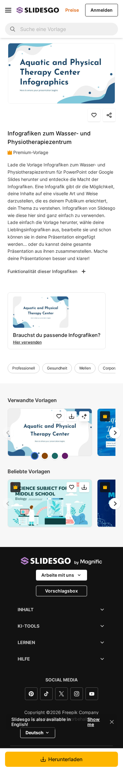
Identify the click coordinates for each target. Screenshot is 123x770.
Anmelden (102, 10)
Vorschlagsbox (61, 590)
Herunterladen (65, 759)
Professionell (23, 368)
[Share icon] (109, 115)
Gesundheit (57, 368)
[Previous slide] (8, 432)
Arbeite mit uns (57, 575)
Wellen (85, 368)
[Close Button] (112, 722)
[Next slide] (114, 432)
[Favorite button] (94, 115)
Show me (93, 722)
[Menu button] (8, 10)
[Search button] (12, 29)
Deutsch (35, 732)
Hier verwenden (27, 342)
